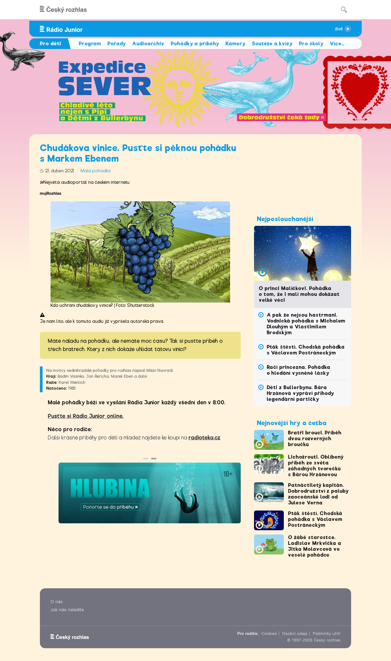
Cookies (269, 633)
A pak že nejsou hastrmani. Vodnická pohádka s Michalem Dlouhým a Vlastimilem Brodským (306, 323)
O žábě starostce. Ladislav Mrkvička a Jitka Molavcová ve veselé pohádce (314, 546)
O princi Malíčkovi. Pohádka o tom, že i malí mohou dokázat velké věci (299, 294)
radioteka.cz (205, 438)
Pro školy (311, 43)
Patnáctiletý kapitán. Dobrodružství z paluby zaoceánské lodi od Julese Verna (318, 493)
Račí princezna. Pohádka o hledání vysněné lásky (298, 370)
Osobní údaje (294, 633)
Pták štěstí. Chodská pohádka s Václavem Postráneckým (306, 350)
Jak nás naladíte (67, 609)
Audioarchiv (148, 43)
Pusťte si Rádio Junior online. (86, 416)
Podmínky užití (326, 633)
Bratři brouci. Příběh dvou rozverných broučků (315, 438)
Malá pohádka (96, 170)
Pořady (116, 43)
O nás (57, 601)
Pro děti (50, 43)
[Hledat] (344, 9)
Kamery (236, 43)
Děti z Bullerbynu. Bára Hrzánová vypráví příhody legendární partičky (300, 393)
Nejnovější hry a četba (292, 422)
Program (90, 43)
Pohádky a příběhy (195, 43)
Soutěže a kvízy (272, 43)
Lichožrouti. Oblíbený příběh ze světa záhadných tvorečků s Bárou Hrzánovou (316, 465)
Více (337, 43)
